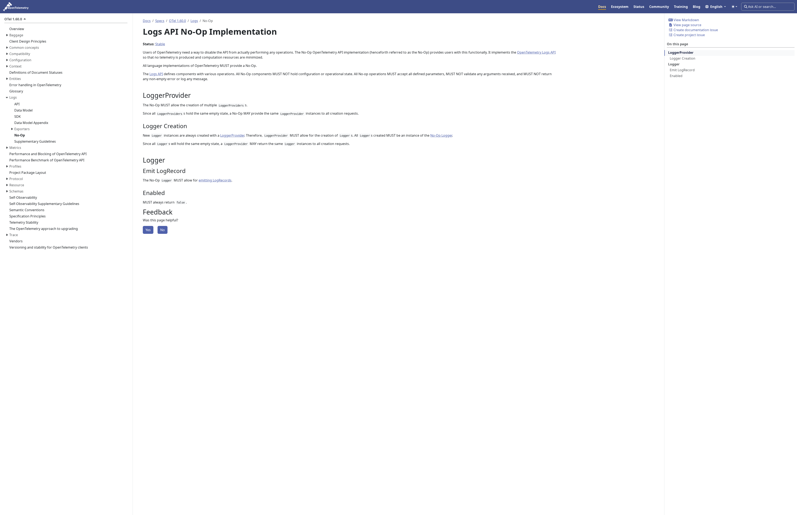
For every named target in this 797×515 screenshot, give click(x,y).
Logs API (156, 74)
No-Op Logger (441, 135)
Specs (159, 20)
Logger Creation (682, 58)
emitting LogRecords (215, 180)
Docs (147, 20)
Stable (160, 44)
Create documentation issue (695, 30)
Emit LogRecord (682, 70)
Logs (194, 20)
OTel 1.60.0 (177, 20)
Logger (674, 64)
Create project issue (689, 35)
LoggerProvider (680, 52)
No (162, 230)
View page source (687, 25)
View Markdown (686, 20)
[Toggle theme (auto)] (734, 6)
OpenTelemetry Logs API (536, 52)
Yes (148, 230)
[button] (715, 6)
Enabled (676, 76)
